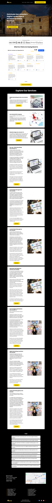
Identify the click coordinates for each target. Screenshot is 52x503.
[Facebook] (39, 500)
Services (28, 2)
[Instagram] (41, 500)
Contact (31, 2)
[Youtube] (44, 500)
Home (23, 2)
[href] (36, 478)
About (25, 2)
